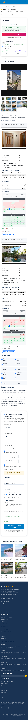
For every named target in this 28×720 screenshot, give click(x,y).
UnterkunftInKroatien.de (6, 634)
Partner (3, 603)
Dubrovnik (4, 668)
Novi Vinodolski (22, 652)
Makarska (16, 664)
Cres (2, 652)
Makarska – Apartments (6, 685)
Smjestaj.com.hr (4, 638)
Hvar (13, 664)
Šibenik (15, 658)
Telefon (8, 443)
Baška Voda (3, 664)
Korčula (10, 670)
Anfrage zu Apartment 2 (9, 351)
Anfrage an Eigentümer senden (14, 526)
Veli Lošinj (9, 653)
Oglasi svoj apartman (19, 717)
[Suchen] (26, 676)
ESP (20, 495)
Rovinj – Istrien (4, 690)
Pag (12, 658)
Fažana (7, 646)
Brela (10, 664)
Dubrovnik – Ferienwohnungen (7, 681)
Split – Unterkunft (4, 683)
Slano (21, 670)
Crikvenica (5, 652)
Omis (14, 6)
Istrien (3, 644)
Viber (21, 50)
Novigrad (18, 646)
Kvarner (3, 650)
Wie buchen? (5, 707)
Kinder (9, 483)
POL (17, 497)
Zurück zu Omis (6, 58)
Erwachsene (7, 477)
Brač (7, 664)
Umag (8, 647)
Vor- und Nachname (9, 430)
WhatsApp (9, 50)
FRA (5, 497)
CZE (9, 495)
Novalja (17, 652)
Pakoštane (9, 658)
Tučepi (7, 665)
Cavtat (2, 670)
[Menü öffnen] (25, 2)
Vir (22, 658)
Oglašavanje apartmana (7, 611)
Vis (10, 665)
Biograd (2, 658)
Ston (24, 670)
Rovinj (5, 647)
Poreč (22, 646)
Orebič (18, 670)
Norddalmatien (5, 656)
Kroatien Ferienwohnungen (7, 598)
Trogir (4, 665)
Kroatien (2, 6)
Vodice (25, 658)
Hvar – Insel (3, 688)
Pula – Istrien (3, 692)
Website (20, 53)
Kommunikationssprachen (12, 492)
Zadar (2, 659)
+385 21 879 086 (8, 46)
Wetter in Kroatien (4, 621)
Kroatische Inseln (4, 619)
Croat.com (3, 636)
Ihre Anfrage (9, 500)
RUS (9, 497)
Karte (8, 53)
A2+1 (11, 24)
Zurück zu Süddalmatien (8, 61)
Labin (10, 646)
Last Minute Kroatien (5, 623)
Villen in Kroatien (4, 626)
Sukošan (19, 658)
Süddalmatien (9, 6)
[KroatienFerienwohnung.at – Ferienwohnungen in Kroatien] (3, 2)
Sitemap (12, 717)
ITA (17, 495)
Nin (5, 658)
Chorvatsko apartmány (6, 631)
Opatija (2, 653)
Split (2, 665)
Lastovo (14, 670)
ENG (13, 495)
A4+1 (14, 24)
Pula (24, 646)
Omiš (20, 664)
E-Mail (5, 436)
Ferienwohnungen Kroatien (6, 617)
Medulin (13, 646)
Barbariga (3, 646)
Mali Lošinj (13, 652)
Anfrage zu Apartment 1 (9, 234)
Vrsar (11, 647)
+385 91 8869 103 (8, 48)
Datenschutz (6, 717)
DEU (5, 495)
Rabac (2, 647)
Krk (9, 652)
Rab (5, 653)
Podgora (24, 664)
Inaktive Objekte (5, 601)
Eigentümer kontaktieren (14, 34)
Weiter (22, 194)
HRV (13, 497)
